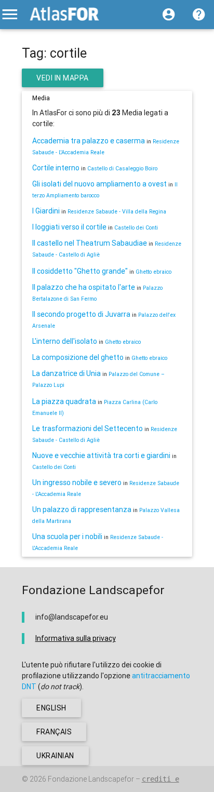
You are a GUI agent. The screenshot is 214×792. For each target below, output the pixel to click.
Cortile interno (55, 167)
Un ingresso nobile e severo (77, 482)
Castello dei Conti (136, 227)
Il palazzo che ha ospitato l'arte (83, 287)
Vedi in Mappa (62, 78)
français (54, 731)
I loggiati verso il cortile (69, 227)
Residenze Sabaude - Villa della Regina (117, 211)
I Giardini (46, 211)
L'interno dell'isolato (64, 341)
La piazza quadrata (64, 401)
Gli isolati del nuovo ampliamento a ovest (99, 184)
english (51, 708)
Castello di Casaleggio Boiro (122, 168)
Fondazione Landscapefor (91, 779)
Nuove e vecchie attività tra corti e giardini (101, 455)
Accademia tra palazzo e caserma (88, 140)
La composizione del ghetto (78, 357)
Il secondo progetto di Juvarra (81, 314)
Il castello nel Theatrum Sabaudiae (89, 243)
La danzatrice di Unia (66, 373)
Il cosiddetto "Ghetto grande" (80, 271)
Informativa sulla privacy (75, 638)
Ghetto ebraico (153, 271)
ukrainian (55, 755)
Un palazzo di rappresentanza (81, 509)
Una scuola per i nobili (67, 536)
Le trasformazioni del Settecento (87, 428)
